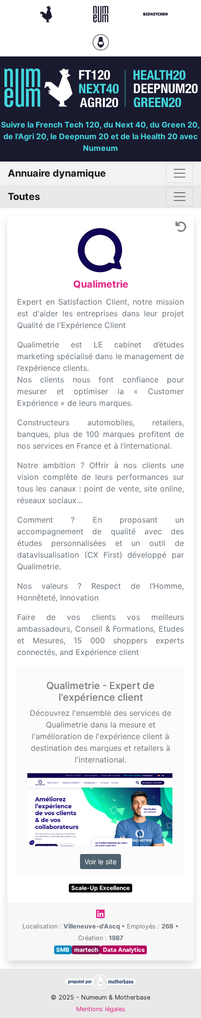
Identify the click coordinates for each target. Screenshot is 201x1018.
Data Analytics (124, 949)
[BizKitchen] (155, 13)
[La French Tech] (47, 13)
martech (86, 949)
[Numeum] (102, 13)
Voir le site (100, 861)
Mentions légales (100, 1009)
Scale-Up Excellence (100, 887)
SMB (62, 949)
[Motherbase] (101, 41)
